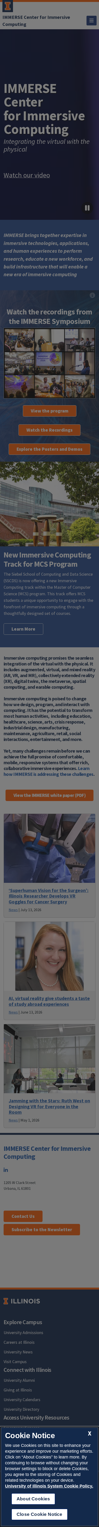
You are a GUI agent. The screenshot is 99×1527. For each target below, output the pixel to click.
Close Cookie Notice (39, 1514)
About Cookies (33, 1498)
